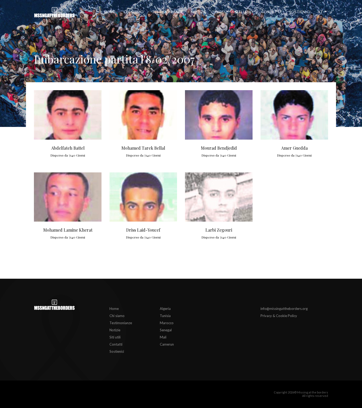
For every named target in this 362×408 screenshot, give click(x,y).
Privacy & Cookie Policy (279, 316)
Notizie (198, 12)
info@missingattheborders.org (284, 308)
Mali (163, 337)
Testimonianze (167, 12)
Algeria (165, 308)
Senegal (166, 330)
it (321, 12)
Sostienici (300, 12)
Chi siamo (134, 12)
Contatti (271, 12)
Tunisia (165, 316)
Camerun (167, 344)
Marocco (167, 323)
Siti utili (244, 12)
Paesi (220, 12)
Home (110, 12)
